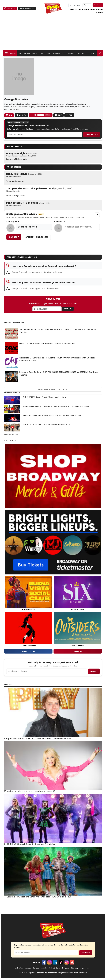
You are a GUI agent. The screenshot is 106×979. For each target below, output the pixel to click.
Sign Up (67, 309)
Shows (27, 53)
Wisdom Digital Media (46, 972)
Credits (22, 115)
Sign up (94, 671)
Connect (14, 237)
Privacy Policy (80, 972)
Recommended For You (14, 322)
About (28, 968)
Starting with (12, 221)
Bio (10, 115)
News (20, 53)
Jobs (48, 53)
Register (81, 53)
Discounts (78, 651)
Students (56, 53)
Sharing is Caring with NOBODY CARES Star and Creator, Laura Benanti (52, 415)
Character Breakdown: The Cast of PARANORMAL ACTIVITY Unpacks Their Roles (56, 406)
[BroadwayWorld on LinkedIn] (55, 962)
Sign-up (87, 5)
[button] (100, 53)
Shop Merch (11, 8)
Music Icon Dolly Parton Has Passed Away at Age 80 (29, 791)
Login (92, 53)
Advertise (19, 968)
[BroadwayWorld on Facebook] (43, 962)
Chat (42, 53)
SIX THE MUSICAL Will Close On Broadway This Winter (29, 844)
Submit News (54, 968)
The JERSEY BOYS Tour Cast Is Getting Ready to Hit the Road (47, 424)
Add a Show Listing (27, 8)
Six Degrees (42, 115)
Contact (36, 968)
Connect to (59, 221)
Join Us (44, 968)
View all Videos (11, 435)
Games (71, 53)
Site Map (74, 968)
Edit (60, 115)
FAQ (70, 115)
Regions (65, 968)
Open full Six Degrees (36, 237)
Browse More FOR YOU (51, 389)
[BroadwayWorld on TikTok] (61, 962)
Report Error (86, 968)
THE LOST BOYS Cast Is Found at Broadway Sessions (44, 397)
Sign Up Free (91, 134)
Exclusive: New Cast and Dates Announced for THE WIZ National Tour (37, 897)
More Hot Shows (28, 651)
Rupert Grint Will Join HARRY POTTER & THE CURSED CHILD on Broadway (37, 738)
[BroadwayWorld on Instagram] (49, 962)
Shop (64, 53)
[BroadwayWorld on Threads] (66, 962)
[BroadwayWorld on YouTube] (72, 962)
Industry (35, 53)
